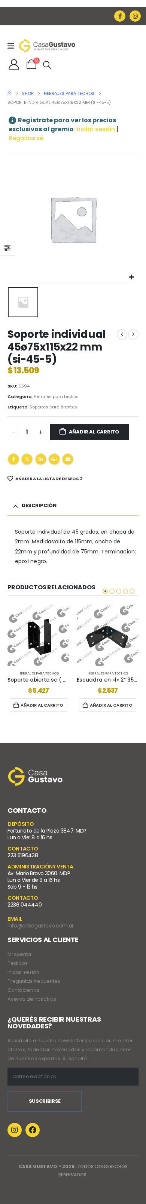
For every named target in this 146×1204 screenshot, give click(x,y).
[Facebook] (119, 16)
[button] (47, 65)
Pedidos (17, 963)
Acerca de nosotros (31, 999)
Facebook (13, 459)
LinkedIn (41, 459)
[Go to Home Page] (9, 93)
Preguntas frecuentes (33, 981)
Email (68, 459)
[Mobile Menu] (13, 46)
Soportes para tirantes (53, 407)
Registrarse (26, 138)
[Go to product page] (38, 635)
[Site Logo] (47, 45)
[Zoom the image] (35, 772)
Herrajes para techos (56, 396)
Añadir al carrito (94, 431)
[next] (133, 334)
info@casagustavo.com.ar (40, 925)
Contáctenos (23, 990)
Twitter (27, 459)
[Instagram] (135, 16)
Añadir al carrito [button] (42, 705)
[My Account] (13, 64)
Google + (54, 459)
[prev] (122, 334)
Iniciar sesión (95, 129)
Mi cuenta (19, 954)
